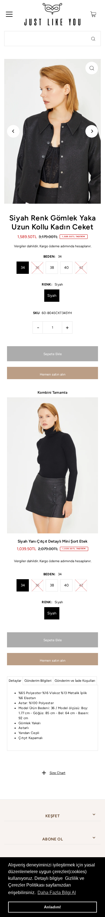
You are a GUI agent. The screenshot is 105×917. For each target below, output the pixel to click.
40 (66, 267)
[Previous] (13, 131)
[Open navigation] (9, 14)
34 (23, 267)
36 (37, 267)
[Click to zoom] (91, 68)
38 (52, 267)
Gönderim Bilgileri (38, 681)
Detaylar (15, 681)
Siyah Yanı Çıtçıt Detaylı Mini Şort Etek (53, 541)
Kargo (43, 246)
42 (81, 267)
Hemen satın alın (53, 374)
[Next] (91, 131)
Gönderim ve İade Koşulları (75, 681)
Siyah (51, 295)
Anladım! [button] (52, 907)
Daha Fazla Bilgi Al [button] (57, 892)
